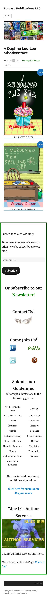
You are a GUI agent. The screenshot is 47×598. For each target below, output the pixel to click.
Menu (7, 16)
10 (10, 61)
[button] (36, 583)
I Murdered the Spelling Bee (23, 209)
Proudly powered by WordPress (15, 593)
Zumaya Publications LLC (22, 8)
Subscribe (11, 270)
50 (17, 61)
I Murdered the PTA (23, 137)
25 (14, 61)
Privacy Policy (30, 591)
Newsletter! (23, 295)
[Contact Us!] (23, 320)
